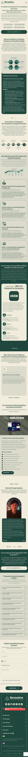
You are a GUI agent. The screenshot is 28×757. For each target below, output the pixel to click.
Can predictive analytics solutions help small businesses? (11, 629)
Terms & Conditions (18, 753)
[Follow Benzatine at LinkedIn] (14, 704)
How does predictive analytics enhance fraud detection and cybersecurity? (12, 624)
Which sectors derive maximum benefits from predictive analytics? (12, 599)
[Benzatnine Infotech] (7, 2)
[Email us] (19, 704)
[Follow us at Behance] (22, 704)
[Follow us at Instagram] (17, 704)
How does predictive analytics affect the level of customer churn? (12, 614)
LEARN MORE (6, 472)
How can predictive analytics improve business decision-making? (12, 593)
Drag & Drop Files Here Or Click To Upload (12, 680)
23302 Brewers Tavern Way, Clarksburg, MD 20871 (13, 746)
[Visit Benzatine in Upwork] (6, 704)
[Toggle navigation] (26, 2)
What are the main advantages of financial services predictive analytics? (11, 609)
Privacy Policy (9, 753)
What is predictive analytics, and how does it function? (11, 588)
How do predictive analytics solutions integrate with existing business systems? (12, 634)
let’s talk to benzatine (13, 568)
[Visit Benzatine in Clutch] (9, 704)
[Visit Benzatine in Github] (11, 704)
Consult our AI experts (12, 31)
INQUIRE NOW (12, 688)
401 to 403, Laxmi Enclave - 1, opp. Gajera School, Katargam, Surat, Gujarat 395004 (13, 739)
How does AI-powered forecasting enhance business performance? (11, 604)
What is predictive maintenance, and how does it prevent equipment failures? (12, 619)
